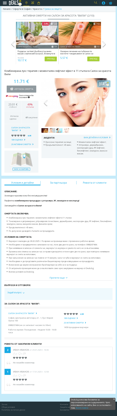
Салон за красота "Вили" (20, 129)
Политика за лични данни (13, 410)
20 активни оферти (21, 144)
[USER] (103, 3)
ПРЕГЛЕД (51, 58)
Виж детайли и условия (96, 137)
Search (96, 3)
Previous (13, 45)
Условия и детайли (22, 182)
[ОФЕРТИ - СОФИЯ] (26, 3)
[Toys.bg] (39, 3)
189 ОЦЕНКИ (17, 139)
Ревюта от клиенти (94, 182)
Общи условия (8, 407)
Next (104, 45)
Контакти (64, 404)
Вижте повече (82, 408)
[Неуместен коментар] (25, 354)
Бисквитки (64, 410)
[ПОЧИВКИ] (32, 3)
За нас (4, 404)
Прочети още (57, 277)
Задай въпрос (14, 292)
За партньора (58, 182)
